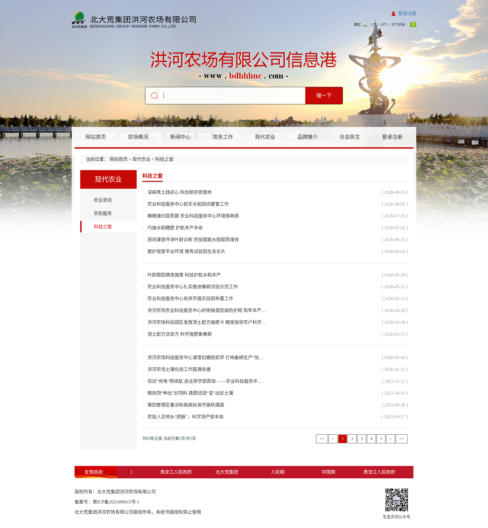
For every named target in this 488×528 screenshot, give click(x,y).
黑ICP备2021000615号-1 (116, 502)
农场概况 (138, 137)
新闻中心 (180, 137)
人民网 (271, 472)
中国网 (322, 472)
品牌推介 (307, 137)
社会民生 (350, 137)
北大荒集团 (220, 472)
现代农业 (265, 137)
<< (322, 439)
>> (401, 439)
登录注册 (407, 13)
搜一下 (324, 95)
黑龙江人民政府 (169, 472)
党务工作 (223, 137)
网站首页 (96, 137)
